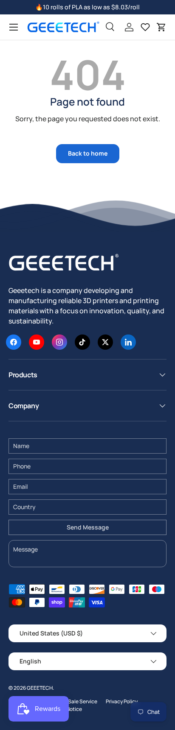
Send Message (88, 527)
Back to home (87, 153)
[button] (161, 27)
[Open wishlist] (145, 27)
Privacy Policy (122, 701)
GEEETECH (40, 687)
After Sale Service (76, 701)
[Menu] (13, 27)
